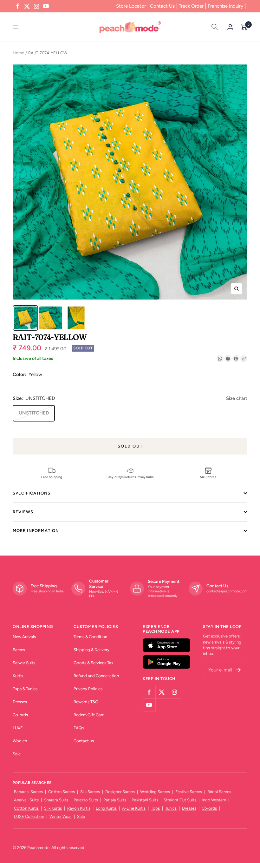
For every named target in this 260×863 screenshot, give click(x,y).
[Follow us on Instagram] (36, 6)
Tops (155, 808)
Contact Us (162, 6)
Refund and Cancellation (96, 675)
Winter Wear (60, 816)
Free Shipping (51, 477)
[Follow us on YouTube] (46, 6)
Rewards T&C (86, 701)
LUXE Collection (29, 816)
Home (18, 53)
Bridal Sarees (219, 791)
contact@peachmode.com (226, 591)
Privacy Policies (88, 688)
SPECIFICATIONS (31, 493)
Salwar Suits (24, 662)
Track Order (191, 6)
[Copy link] (243, 358)
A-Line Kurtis (134, 808)
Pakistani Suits (145, 800)
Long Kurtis (106, 808)
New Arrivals (24, 636)
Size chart (236, 398)
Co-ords (20, 714)
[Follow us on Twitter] (27, 6)
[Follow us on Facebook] (17, 6)
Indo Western (214, 800)
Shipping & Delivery (91, 649)
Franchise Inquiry (225, 6)
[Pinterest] (235, 358)
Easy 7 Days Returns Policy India (130, 477)
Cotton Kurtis (26, 808)
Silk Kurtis (53, 808)
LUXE (18, 727)
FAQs (79, 727)
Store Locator (131, 6)
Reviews (23, 511)
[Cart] (244, 27)
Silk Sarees (90, 791)
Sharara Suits (56, 800)
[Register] (238, 670)
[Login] (230, 27)
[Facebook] (227, 358)
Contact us (84, 740)
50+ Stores (208, 477)
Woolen (20, 740)
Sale (17, 754)
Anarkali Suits (26, 800)
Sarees (19, 649)
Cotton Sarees (61, 791)
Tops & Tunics (25, 688)
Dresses (20, 701)
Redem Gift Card (89, 714)
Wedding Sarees (155, 791)
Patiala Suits (114, 800)
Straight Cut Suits (180, 800)
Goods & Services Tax (93, 662)
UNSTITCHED (34, 413)
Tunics (171, 808)
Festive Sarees (188, 791)
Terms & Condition (90, 636)
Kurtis (18, 675)
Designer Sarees (120, 791)
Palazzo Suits (86, 800)
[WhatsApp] (220, 358)
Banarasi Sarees (28, 791)
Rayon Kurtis (78, 808)
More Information (36, 530)
